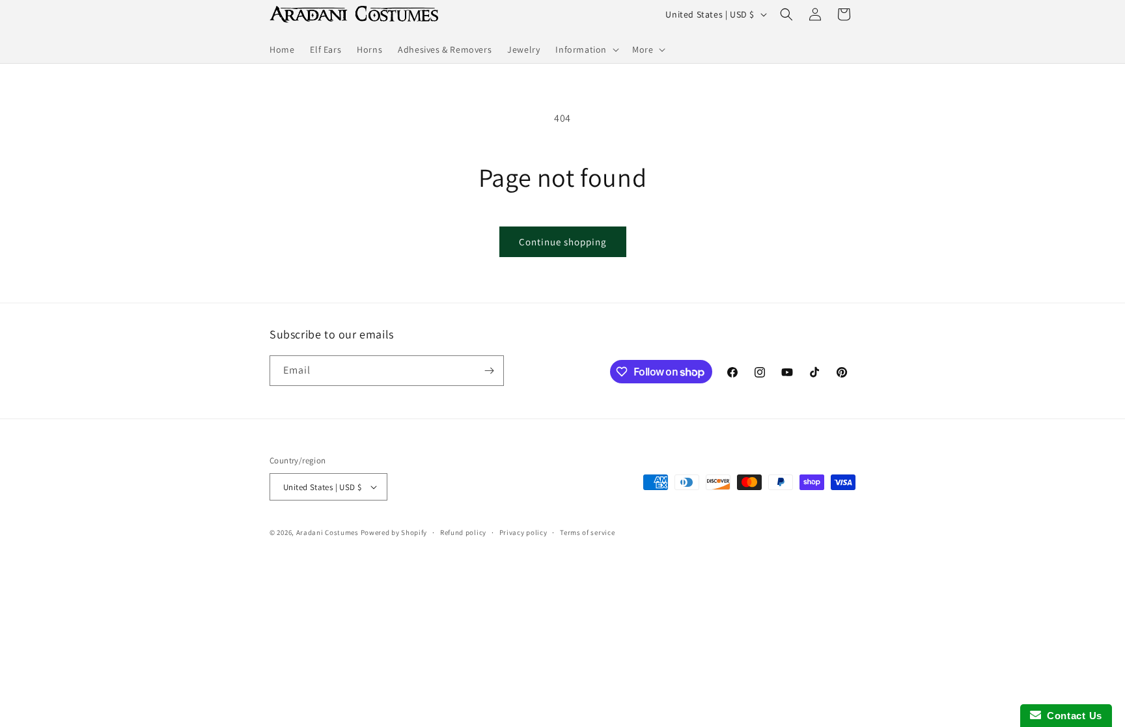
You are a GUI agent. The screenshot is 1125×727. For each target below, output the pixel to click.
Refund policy (463, 532)
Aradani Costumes (327, 532)
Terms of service (587, 532)
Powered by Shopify (394, 532)
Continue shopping (563, 242)
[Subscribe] (489, 370)
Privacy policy (523, 532)
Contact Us (1071, 715)
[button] (586, 49)
